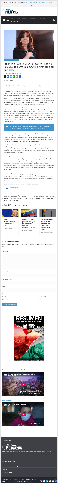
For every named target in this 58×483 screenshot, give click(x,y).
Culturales (33, 18)
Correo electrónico (8, 279)
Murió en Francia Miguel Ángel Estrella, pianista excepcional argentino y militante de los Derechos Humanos (16, 198)
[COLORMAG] (12, 444)
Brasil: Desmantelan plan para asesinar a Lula (10, 223)
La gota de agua (7, 400)
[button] (14, 18)
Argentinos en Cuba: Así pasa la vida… (14, 370)
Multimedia (42, 18)
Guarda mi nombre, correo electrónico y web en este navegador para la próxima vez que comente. (27, 298)
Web (3, 286)
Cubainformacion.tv (7, 472)
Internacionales (22, 18)
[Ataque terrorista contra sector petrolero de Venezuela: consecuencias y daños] (47, 210)
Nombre (5, 272)
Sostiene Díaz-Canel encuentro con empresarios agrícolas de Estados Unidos (42, 197)
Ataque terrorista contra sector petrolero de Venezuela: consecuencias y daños (47, 225)
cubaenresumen (17, 73)
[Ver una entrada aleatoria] (54, 20)
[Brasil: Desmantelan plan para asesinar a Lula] (10, 210)
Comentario (6, 251)
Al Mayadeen (5, 469)
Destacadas (6, 60)
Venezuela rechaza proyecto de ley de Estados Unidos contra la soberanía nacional (28, 224)
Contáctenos (14, 21)
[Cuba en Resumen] (4, 20)
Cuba (12, 18)
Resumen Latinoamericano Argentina (18, 184)
